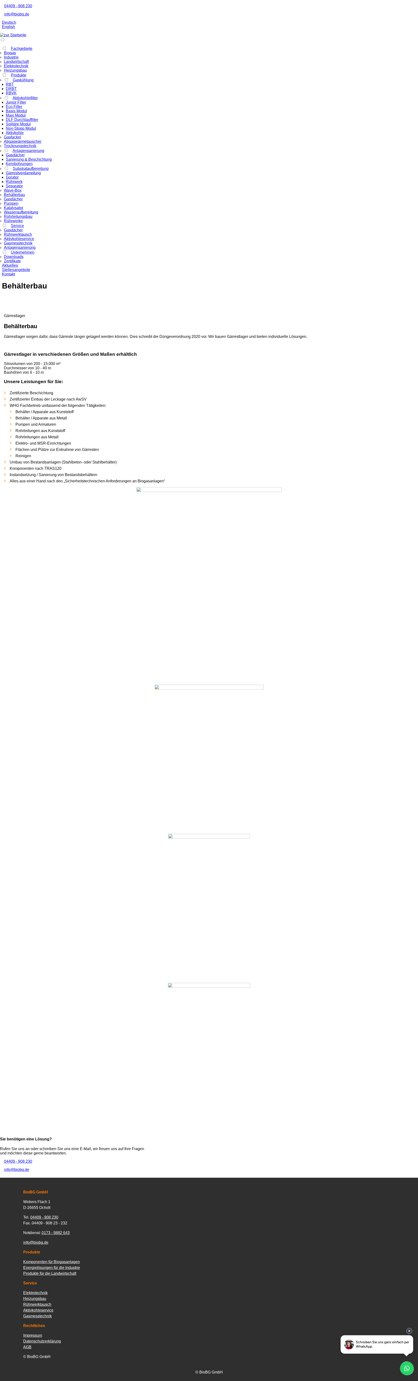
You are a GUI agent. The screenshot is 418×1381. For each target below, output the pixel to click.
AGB (27, 1347)
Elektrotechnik (16, 66)
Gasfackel (12, 137)
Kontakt (8, 274)
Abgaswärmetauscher (22, 141)
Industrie (11, 57)
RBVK (11, 93)
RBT (10, 84)
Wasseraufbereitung (21, 212)
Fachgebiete (21, 48)
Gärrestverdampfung (23, 173)
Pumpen (11, 203)
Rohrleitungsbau (18, 216)
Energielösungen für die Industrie (51, 1268)
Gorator (12, 177)
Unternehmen (22, 252)
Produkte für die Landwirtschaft (49, 1273)
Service (17, 226)
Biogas (10, 53)
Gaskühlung (23, 80)
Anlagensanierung (28, 151)
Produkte (18, 75)
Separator (14, 186)
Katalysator (13, 208)
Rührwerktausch (18, 234)
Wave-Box (13, 190)
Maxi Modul (16, 115)
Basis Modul (16, 111)
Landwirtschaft (16, 62)
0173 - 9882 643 (56, 1233)
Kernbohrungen (19, 164)
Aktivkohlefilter (25, 98)
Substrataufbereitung (31, 169)
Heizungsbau (15, 70)
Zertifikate (12, 261)
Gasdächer (15, 155)
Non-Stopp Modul (21, 128)
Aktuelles (10, 265)
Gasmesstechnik (18, 243)
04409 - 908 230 (18, 6)
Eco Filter (14, 107)
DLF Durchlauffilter (22, 120)
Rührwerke (13, 221)
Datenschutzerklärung (42, 1341)
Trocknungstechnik (20, 146)
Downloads (13, 257)
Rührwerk (14, 182)
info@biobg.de (16, 14)
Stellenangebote (16, 270)
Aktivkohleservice (19, 239)
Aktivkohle (15, 133)
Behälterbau (14, 195)
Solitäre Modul (18, 124)
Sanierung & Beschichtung (29, 159)
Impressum (32, 1335)
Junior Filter (16, 102)
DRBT (11, 89)
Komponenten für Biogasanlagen (51, 1262)
